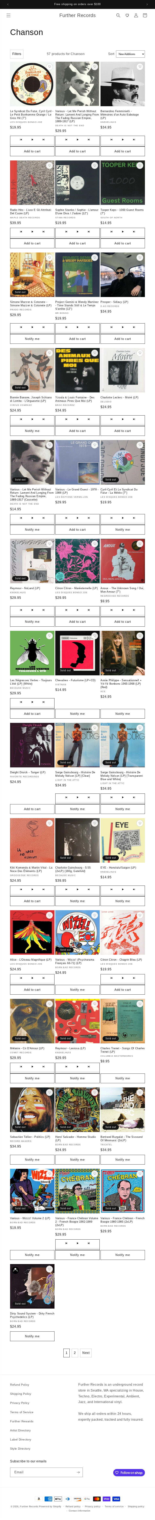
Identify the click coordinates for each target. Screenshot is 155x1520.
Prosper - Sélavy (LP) (114, 301)
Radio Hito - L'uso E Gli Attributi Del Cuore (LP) (30, 211)
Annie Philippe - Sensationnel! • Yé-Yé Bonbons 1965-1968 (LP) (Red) (121, 684)
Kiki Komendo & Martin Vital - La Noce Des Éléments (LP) (31, 869)
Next (85, 1353)
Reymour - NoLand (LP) (25, 588)
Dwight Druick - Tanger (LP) (27, 772)
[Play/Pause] (32, 139)
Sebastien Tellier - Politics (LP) (30, 1136)
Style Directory (20, 1448)
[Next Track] (43, 139)
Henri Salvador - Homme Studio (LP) (75, 1138)
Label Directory (20, 1439)
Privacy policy (93, 1506)
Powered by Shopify (50, 1506)
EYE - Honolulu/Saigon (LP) (118, 867)
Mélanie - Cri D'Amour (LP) (27, 1048)
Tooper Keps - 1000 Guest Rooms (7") (122, 211)
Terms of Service (22, 1412)
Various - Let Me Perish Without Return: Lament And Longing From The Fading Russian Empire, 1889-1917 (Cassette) (32, 494)
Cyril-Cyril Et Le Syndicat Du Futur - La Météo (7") (119, 491)
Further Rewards (22, 1421)
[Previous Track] (21, 139)
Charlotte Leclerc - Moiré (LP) (119, 397)
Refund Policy (19, 1384)
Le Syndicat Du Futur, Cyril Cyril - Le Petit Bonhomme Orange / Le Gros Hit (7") (31, 115)
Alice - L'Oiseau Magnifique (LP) (30, 959)
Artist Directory (20, 1430)
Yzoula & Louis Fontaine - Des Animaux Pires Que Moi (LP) (74, 399)
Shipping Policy (20, 1393)
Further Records (29, 1506)
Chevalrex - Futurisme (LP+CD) (75, 680)
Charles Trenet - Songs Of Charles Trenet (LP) (123, 1050)
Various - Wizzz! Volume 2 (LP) (30, 1218)
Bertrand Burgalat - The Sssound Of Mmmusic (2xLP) (122, 1138)
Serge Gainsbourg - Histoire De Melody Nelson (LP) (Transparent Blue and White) (122, 776)
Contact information (79, 1510)
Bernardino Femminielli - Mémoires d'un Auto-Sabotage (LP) (120, 115)
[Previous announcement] (7, 4)
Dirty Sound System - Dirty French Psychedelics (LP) (32, 1315)
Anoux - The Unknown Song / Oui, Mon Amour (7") (122, 590)
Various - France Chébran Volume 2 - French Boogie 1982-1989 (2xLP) (76, 1222)
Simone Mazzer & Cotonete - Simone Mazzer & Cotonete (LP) (30, 303)
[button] (8, 15)
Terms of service (114, 1506)
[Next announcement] (147, 4)
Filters (16, 54)
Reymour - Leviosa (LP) (70, 1048)
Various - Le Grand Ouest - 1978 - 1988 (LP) (77, 491)
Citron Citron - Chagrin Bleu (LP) (121, 959)
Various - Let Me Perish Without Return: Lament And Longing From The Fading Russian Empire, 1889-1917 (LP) (77, 116)
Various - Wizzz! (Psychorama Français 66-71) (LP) (74, 961)
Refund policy (73, 1506)
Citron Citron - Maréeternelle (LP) (76, 588)
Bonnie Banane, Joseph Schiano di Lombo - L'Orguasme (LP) (31, 399)
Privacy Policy (19, 1402)
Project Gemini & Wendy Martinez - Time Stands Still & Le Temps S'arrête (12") (77, 305)
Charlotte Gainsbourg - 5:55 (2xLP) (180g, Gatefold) (73, 869)
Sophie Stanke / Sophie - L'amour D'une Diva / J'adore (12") (76, 211)
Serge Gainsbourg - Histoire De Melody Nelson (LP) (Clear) (75, 774)
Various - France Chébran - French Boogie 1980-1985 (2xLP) (123, 1220)
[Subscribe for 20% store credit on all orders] (78, 1472)
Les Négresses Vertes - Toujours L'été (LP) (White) (31, 682)
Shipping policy (136, 1506)
